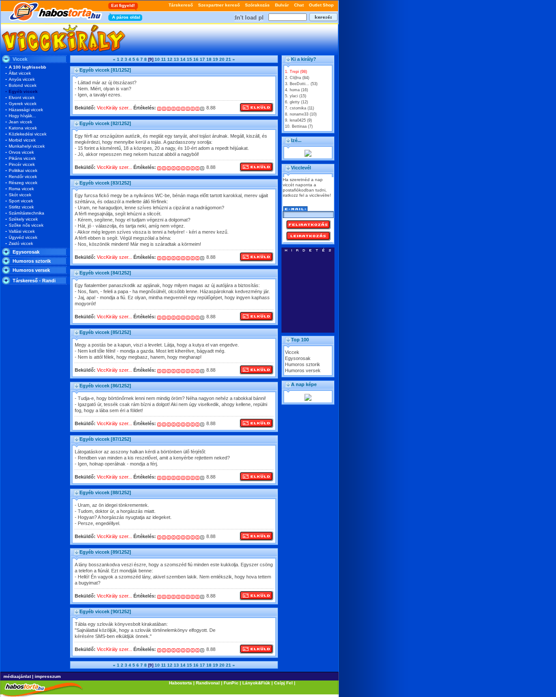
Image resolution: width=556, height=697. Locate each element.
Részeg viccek (23, 182)
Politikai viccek (23, 170)
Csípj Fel (283, 682)
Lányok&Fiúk (256, 682)
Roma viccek (21, 188)
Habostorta (180, 682)
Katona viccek (23, 128)
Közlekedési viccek (27, 134)
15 (189, 59)
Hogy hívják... (22, 115)
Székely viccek (23, 219)
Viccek (292, 352)
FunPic (231, 682)
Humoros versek (31, 270)
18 (209, 59)
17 (202, 59)
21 (228, 59)
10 (157, 59)
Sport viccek (21, 200)
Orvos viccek (21, 152)
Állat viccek (20, 73)
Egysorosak (26, 251)
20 (222, 59)
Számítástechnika (26, 213)
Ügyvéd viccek (23, 237)
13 (176, 59)
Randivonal (208, 682)
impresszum (48, 676)
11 (163, 59)
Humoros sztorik (32, 261)
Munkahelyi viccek (27, 146)
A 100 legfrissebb (27, 67)
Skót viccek (20, 194)
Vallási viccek (22, 231)
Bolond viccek (22, 85)
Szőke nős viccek (26, 225)
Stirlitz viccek (21, 207)
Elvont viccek (22, 97)
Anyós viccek (22, 79)
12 (169, 59)
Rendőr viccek (23, 176)
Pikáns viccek (22, 158)
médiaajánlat (17, 676)
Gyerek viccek (22, 103)
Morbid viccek (22, 140)
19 (215, 59)
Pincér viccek (22, 164)
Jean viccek (20, 121)
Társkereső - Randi (34, 280)
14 (182, 59)
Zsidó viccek (21, 243)
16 (196, 59)
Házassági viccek (26, 109)
